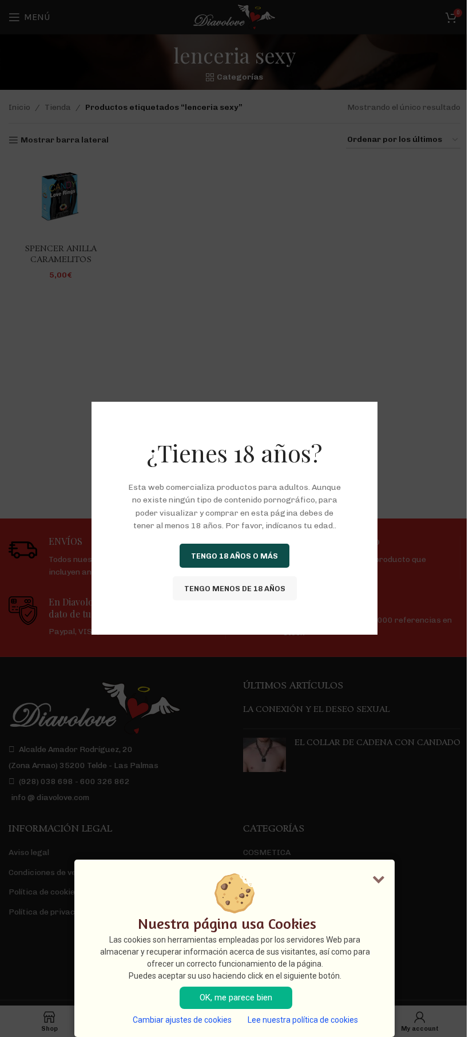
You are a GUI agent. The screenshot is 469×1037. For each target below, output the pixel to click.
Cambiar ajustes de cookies (182, 1019)
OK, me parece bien (236, 997)
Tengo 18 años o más (234, 556)
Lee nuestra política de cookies (303, 1019)
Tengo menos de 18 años (234, 588)
